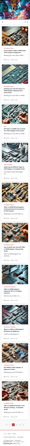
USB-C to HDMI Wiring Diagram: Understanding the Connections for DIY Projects (14, 209)
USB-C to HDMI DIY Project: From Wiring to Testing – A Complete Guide (14, 407)
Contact (14, 433)
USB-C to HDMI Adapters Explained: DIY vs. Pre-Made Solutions (12, 291)
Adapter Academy (15, 8)
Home (5, 433)
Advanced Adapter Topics (10, 437)
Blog (5, 126)
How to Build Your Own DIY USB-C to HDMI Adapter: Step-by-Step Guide (14, 249)
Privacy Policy (17, 443)
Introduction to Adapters (10, 286)
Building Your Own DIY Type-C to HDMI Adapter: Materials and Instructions (14, 90)
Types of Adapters (8, 164)
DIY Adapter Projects (9, 48)
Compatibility (20, 437)
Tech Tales (7, 59)
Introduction (18, 440)
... (23, 55)
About (9, 433)
